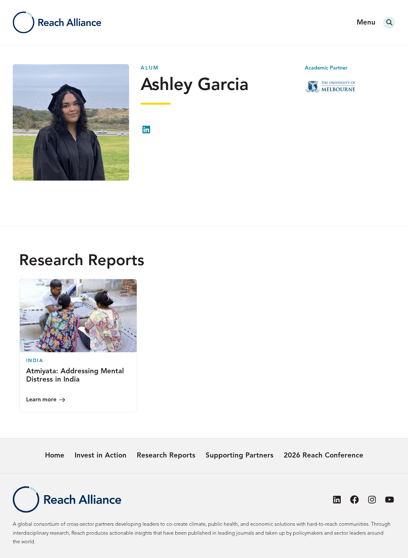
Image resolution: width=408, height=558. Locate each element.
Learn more (41, 400)
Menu (366, 22)
